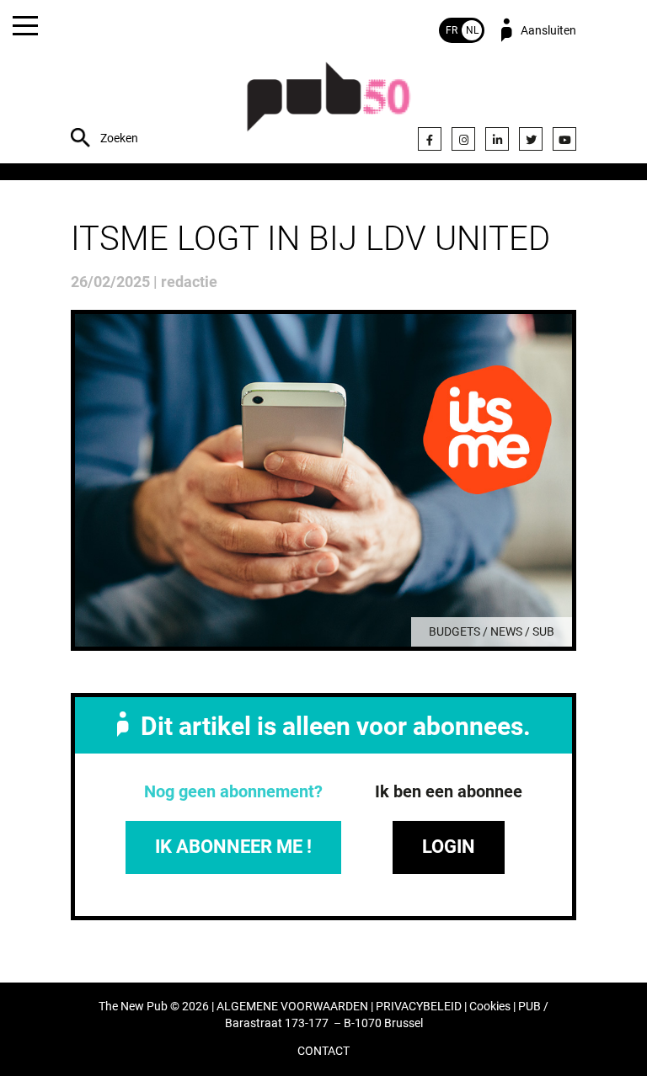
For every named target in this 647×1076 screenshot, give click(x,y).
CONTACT (323, 1051)
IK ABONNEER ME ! (233, 846)
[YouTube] (564, 139)
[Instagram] (463, 139)
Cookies (490, 1006)
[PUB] (328, 106)
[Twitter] (531, 139)
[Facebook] (429, 139)
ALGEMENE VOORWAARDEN (292, 1006)
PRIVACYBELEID (419, 1006)
